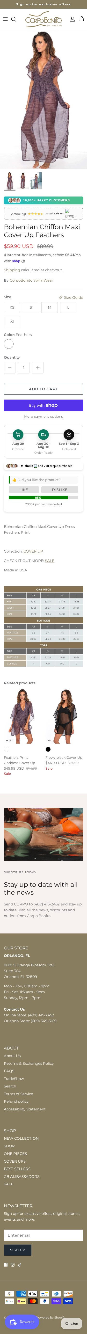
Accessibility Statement (25, 1109)
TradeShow (14, 1078)
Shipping (12, 270)
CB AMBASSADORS (21, 1176)
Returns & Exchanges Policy (29, 1063)
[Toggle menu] (5, 19)
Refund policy (16, 1101)
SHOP (9, 1146)
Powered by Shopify (50, 1317)
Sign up (17, 1250)
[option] (43, 99)
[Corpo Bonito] (43, 19)
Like (24, 490)
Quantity (12, 357)
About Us (12, 1055)
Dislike (59, 490)
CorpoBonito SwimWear (31, 280)
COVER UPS (15, 1161)
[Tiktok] (20, 1265)
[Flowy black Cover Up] (64, 715)
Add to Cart (43, 389)
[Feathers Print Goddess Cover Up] (23, 715)
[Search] (16, 19)
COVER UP (33, 551)
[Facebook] (5, 1265)
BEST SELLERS (17, 1168)
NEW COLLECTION (21, 1138)
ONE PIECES (15, 1153)
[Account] (71, 19)
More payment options (43, 417)
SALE (49, 560)
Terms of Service (18, 1094)
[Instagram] (12, 1265)
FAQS (9, 1071)
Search (10, 1086)
